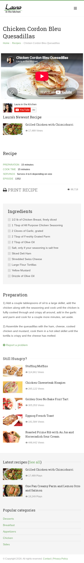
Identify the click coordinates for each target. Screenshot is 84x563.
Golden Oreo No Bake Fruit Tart (46, 399)
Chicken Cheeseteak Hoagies (45, 382)
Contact (47, 558)
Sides (6, 544)
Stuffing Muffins (36, 366)
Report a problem (16, 345)
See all (34, 462)
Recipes (16, 43)
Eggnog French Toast (39, 416)
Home (6, 43)
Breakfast (9, 525)
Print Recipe (23, 190)
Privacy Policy (60, 558)
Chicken (8, 537)
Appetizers (9, 531)
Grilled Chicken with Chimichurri (49, 124)
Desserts (8, 518)
